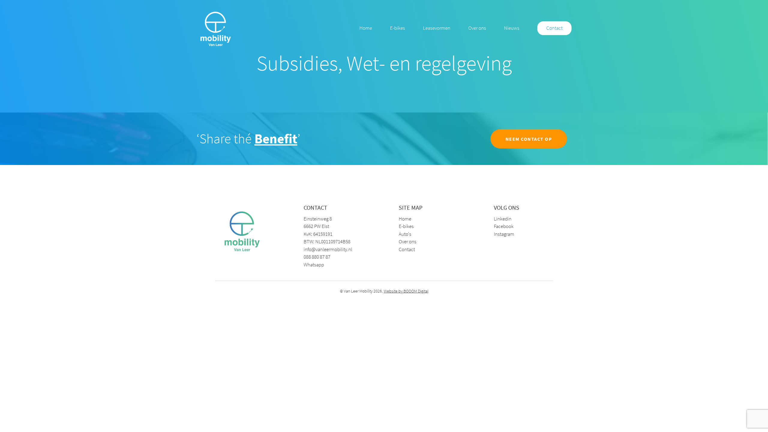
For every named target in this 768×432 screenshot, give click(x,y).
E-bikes (397, 28)
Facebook (504, 226)
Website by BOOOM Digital (406, 291)
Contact (554, 28)
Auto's (405, 234)
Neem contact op (529, 139)
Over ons (477, 28)
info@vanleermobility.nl (327, 249)
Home (365, 28)
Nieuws (511, 28)
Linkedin (503, 218)
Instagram (504, 234)
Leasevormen (436, 28)
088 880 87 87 (317, 257)
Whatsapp (314, 264)
